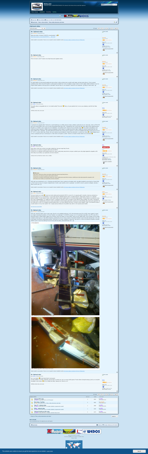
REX (103, 144)
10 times (109, 200)
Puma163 (104, 37)
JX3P (36, 403)
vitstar (103, 191)
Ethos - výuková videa (39, 408)
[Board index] (37, 6)
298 (105, 196)
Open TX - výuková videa (40, 405)
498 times (109, 159)
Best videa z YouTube (39, 402)
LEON (101, 398)
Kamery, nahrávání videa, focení (53, 412)
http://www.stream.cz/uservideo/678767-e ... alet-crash (43, 36)
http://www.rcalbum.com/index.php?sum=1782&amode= (74, 39)
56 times (109, 117)
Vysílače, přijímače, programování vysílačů (55, 406)
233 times (109, 158)
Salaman (104, 61)
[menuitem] (38, 20)
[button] (99, 28)
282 (105, 65)
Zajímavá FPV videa (39, 399)
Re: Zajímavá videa (36, 31)
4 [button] (107, 28)
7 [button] (112, 28)
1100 (106, 112)
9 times (109, 94)
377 (105, 42)
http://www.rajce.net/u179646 (36, 206)
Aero (69, 435)
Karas (103, 107)
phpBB (70, 436)
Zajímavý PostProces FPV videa (41, 411)
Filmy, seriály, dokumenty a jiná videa (53, 403)
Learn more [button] (50, 451)
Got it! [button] (139, 451)
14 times (109, 70)
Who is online (33, 419)
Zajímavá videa (35, 26)
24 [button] (115, 28)
